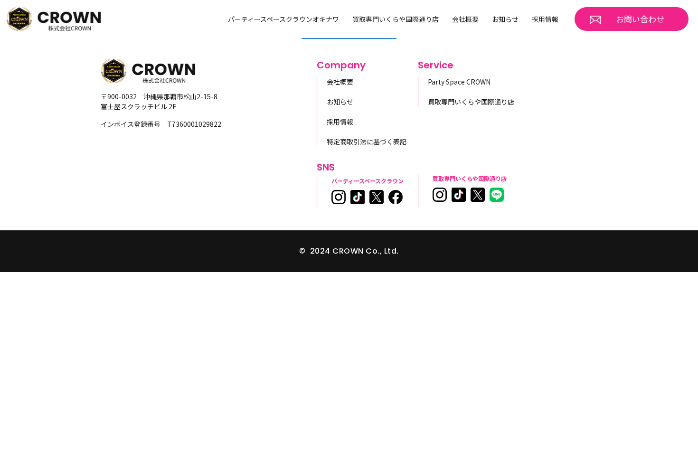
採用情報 (545, 19)
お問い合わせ (640, 19)
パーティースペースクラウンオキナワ (283, 19)
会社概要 (465, 19)
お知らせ (505, 19)
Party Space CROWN (459, 81)
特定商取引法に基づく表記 (366, 141)
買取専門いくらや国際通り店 (395, 19)
